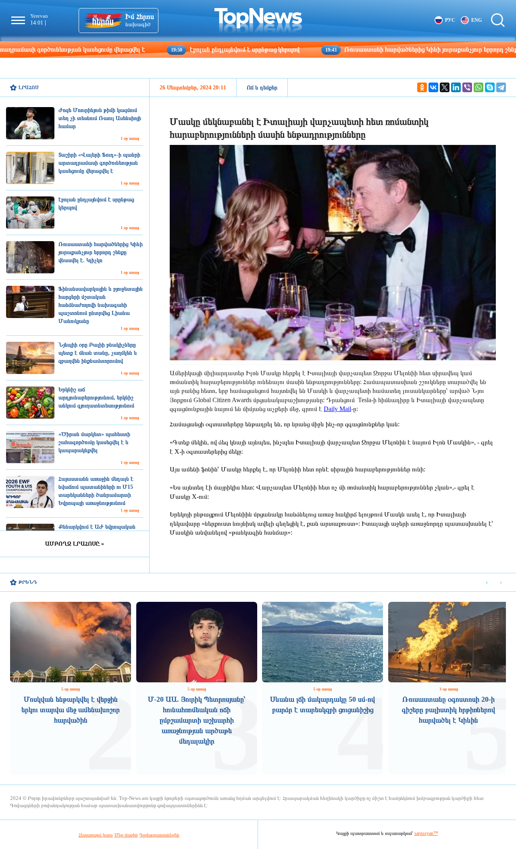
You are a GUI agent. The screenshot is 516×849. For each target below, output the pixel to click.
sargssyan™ (426, 833)
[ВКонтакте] (433, 87)
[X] (444, 87)
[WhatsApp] (478, 87)
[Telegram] (501, 87)
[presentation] (487, 583)
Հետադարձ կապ (96, 835)
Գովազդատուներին (159, 835)
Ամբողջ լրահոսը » (74, 544)
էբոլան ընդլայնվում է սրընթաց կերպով (196, 49)
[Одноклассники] (422, 87)
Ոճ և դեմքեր (262, 88)
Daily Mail (337, 408)
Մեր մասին (126, 835)
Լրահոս (29, 87)
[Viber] (467, 87)
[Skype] (490, 87)
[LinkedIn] (456, 87)
